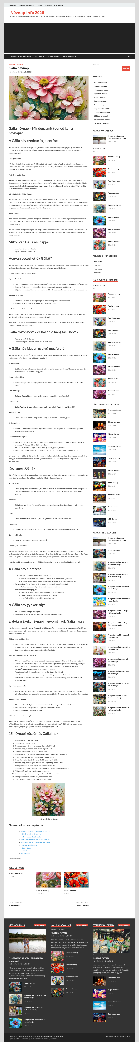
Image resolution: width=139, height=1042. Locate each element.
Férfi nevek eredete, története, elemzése (35, 839)
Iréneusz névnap (114, 410)
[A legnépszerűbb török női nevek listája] (99, 587)
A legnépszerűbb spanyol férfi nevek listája (117, 575)
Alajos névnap (113, 434)
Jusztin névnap (114, 507)
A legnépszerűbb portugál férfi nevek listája (118, 624)
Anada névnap (113, 193)
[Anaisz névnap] (76, 880)
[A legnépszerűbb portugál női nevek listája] (99, 611)
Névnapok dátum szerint (26, 5)
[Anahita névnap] (99, 181)
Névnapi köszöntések (29, 845)
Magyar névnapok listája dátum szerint (35, 831)
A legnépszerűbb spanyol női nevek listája (117, 563)
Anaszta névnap (43, 890)
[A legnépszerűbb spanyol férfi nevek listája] (99, 574)
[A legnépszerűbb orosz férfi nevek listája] (99, 647)
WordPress (118, 1036)
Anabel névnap (114, 229)
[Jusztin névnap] (99, 507)
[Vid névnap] (99, 519)
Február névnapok (101, 86)
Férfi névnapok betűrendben (31, 837)
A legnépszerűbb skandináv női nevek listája (118, 709)
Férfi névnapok (58, 5)
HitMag (127, 1036)
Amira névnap (113, 391)
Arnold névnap (113, 470)
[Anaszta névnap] (48, 880)
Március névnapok (101, 90)
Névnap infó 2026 (27, 12)
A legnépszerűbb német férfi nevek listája (117, 696)
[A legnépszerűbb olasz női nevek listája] (99, 659)
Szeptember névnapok (102, 112)
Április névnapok (100, 94)
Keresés (96, 65)
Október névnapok (101, 116)
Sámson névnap (114, 422)
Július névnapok (100, 105)
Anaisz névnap (70, 890)
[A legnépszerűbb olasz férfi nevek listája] (99, 671)
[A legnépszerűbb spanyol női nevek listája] (99, 562)
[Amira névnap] (99, 391)
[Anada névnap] (99, 193)
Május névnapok (100, 97)
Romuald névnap (114, 446)
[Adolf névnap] (99, 483)
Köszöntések (26, 848)
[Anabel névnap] (99, 229)
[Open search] (129, 56)
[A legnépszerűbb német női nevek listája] (99, 684)
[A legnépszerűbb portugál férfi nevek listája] (99, 623)
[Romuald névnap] (99, 446)
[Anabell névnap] (99, 217)
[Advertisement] (69, 38)
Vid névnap (112, 519)
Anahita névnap (114, 181)
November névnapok (102, 120)
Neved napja (25, 853)
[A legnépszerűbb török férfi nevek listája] (99, 599)
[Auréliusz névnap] (99, 495)
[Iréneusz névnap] (99, 410)
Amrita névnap (113, 241)
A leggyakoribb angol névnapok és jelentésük (117, 137)
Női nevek (20, 64)
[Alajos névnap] (99, 434)
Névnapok (39, 5)
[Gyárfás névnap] (99, 458)
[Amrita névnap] (99, 242)
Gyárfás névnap (114, 458)
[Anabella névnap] (99, 205)
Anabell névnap (114, 217)
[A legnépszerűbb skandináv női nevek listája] (99, 708)
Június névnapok (100, 101)
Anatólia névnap (15, 873)
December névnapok (101, 123)
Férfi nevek (98, 261)
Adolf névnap (113, 482)
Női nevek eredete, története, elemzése (35, 842)
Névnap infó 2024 (26, 72)
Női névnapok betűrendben (31, 834)
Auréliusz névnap (115, 495)
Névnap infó (98, 265)
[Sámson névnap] (99, 422)
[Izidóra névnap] (99, 550)
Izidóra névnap (114, 550)
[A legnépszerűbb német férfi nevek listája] (99, 696)
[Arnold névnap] (99, 471)
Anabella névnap (114, 205)
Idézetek (24, 851)
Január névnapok (100, 82)
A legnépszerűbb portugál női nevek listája (118, 612)
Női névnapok (48, 5)
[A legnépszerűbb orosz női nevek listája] (99, 635)
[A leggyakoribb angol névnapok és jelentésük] (99, 136)
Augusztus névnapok (102, 108)
